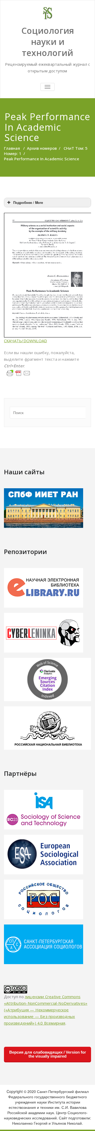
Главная (12, 148)
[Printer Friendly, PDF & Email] (18, 372)
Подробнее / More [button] (28, 202)
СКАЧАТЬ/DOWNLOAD (25, 340)
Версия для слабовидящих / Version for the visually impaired (47, 1054)
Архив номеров (42, 148)
